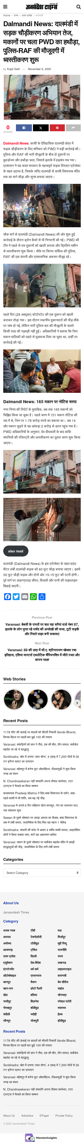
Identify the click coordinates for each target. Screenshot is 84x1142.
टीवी (33, 930)
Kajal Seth (13, 69)
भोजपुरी (35, 1020)
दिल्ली (34, 956)
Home (6, 15)
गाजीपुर (7, 1001)
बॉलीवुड (35, 1007)
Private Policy (64, 1115)
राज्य (16, 15)
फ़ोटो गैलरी (36, 988)
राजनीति (62, 949)
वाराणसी (39, 15)
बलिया (34, 995)
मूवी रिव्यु (62, 943)
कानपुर (7, 982)
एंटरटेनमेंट (8, 969)
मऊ (60, 930)
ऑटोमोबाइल (9, 975)
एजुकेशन (7, 962)
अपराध (7, 937)
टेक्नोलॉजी (36, 937)
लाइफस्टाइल (64, 969)
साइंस (61, 988)
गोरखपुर (7, 1007)
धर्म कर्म (34, 969)
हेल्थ (60, 1014)
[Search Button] (78, 6)
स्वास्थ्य (62, 1007)
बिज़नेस (35, 1001)
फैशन (33, 982)
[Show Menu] (5, 6)
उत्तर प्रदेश (27, 15)
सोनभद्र (62, 995)
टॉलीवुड (35, 943)
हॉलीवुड (62, 1020)
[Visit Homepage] (42, 6)
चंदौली (6, 1014)
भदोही (34, 1014)
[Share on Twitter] (41, 127)
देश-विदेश (36, 962)
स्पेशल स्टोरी (64, 1001)
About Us (9, 1115)
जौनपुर (7, 1020)
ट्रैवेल (34, 949)
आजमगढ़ (8, 949)
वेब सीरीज (63, 982)
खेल (5, 995)
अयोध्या (7, 943)
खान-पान (8, 988)
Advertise (27, 1115)
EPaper (44, 1115)
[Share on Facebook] (24, 127)
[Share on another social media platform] (73, 127)
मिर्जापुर (61, 937)
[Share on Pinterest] (57, 127)
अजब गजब (9, 930)
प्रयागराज (36, 975)
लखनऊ (62, 962)
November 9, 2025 (39, 69)
